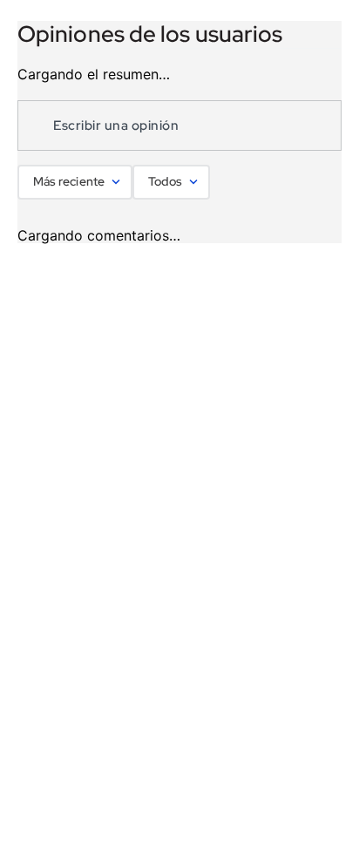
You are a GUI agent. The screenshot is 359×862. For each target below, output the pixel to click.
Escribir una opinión (116, 125)
